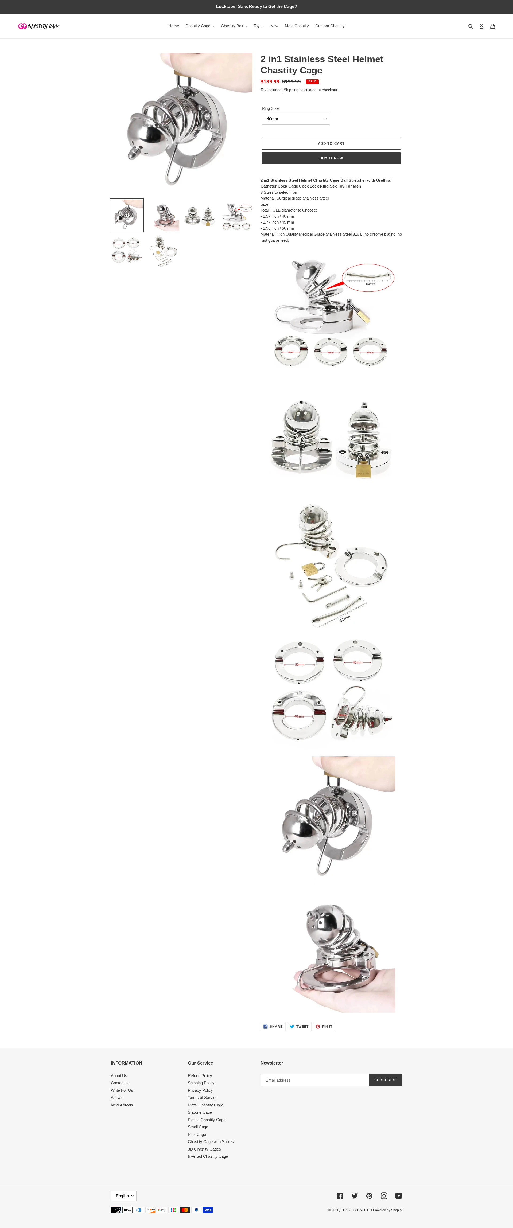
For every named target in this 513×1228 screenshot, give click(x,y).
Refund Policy (200, 1075)
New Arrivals (122, 1105)
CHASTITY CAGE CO (356, 1210)
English (122, 1196)
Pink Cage (197, 1134)
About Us (119, 1075)
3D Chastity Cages (204, 1149)
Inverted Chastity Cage (208, 1156)
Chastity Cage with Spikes (211, 1141)
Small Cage (198, 1127)
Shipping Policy (201, 1083)
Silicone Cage (200, 1112)
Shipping (291, 90)
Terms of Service (202, 1097)
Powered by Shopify (387, 1210)
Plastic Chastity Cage (207, 1119)
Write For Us (122, 1090)
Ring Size (270, 108)
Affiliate (117, 1097)
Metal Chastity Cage (205, 1105)
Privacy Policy (200, 1090)
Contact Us (121, 1083)
